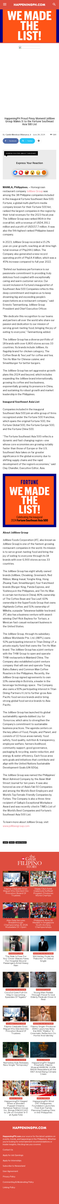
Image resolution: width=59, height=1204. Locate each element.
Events (12, 842)
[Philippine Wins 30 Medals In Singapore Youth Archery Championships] (43, 910)
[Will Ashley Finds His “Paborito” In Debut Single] (43, 943)
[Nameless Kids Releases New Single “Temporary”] (16, 1050)
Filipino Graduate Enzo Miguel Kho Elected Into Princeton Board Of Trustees (16, 892)
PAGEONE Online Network (43, 953)
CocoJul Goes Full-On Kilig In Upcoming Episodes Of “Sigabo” (16, 994)
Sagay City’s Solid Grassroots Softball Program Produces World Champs (43, 892)
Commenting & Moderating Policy (18, 1182)
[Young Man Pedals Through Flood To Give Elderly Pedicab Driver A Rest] (43, 979)
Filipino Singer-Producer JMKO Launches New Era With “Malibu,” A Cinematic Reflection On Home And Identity (43, 1031)
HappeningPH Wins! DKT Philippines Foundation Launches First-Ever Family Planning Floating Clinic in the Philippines (43, 1107)
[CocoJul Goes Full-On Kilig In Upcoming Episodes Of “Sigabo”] (16, 979)
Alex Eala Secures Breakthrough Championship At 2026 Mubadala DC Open (16, 924)
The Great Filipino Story (15, 1023)
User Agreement (10, 1171)
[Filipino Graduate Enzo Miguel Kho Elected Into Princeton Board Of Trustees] (16, 878)
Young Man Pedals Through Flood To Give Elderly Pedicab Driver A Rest (43, 996)
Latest (5, 842)
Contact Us (8, 1150)
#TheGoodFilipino (16, 953)
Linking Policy (9, 1187)
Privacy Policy (9, 1176)
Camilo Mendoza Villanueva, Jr (18, 135)
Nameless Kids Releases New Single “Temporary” (15, 1063)
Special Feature (21, 842)
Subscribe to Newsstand (14, 1166)
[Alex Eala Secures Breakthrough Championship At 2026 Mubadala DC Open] (16, 910)
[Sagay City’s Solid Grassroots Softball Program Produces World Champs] (43, 878)
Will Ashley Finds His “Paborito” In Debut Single (43, 958)
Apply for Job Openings (13, 1155)
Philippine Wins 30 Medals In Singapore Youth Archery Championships (43, 924)
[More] (39, 141)
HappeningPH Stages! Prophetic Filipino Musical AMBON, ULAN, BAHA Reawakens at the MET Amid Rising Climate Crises (43, 1068)
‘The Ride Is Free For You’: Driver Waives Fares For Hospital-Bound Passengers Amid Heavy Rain (16, 961)
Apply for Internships (12, 1160)
